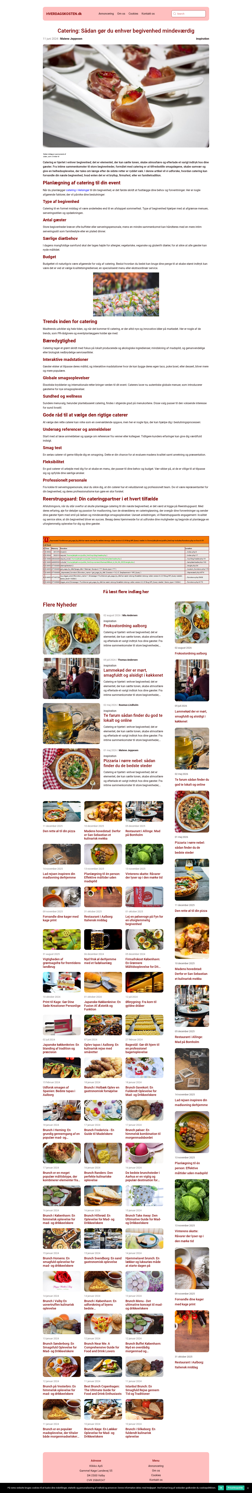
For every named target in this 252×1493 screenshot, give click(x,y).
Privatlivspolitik (235, 1488)
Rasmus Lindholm (128, 705)
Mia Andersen (129, 615)
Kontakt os (148, 13)
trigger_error (64, 582)
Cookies (133, 13)
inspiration (202, 38)
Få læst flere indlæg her (126, 591)
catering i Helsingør (77, 190)
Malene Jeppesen (71, 38)
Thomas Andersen (128, 659)
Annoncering (106, 13)
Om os (121, 13)
